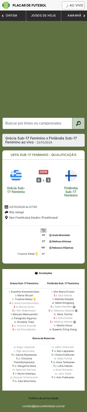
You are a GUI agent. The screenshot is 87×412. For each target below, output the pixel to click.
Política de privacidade (43, 398)
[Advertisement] (43, 67)
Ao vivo (76, 5)
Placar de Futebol (29, 5)
